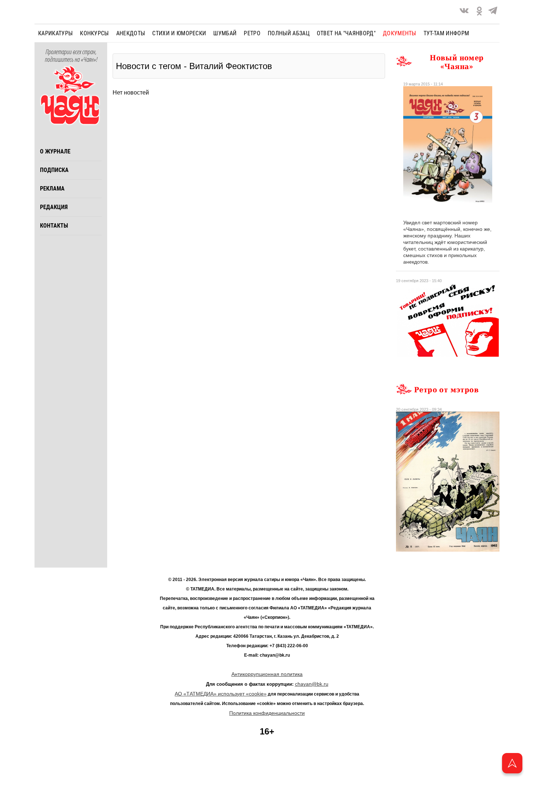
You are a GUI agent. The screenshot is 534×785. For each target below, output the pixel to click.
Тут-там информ (446, 33)
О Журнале (55, 151)
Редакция (54, 207)
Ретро (252, 33)
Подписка (54, 170)
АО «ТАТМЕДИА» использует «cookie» (221, 694)
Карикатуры (55, 33)
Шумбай (224, 33)
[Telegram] (492, 11)
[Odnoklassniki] (479, 11)
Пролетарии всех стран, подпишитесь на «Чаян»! (71, 56)
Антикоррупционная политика (267, 674)
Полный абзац (289, 33)
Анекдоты (130, 33)
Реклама (52, 188)
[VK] (464, 11)
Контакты (54, 225)
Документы (399, 33)
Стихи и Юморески (179, 33)
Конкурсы (94, 33)
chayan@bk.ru (311, 684)
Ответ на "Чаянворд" (346, 33)
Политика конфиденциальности (267, 713)
